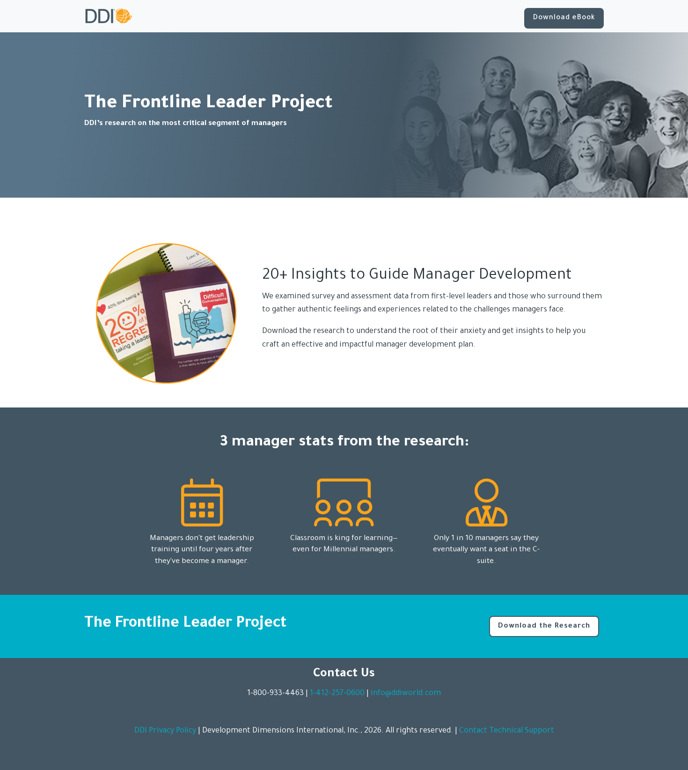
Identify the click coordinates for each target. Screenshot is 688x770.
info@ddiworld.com (406, 693)
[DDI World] (108, 16)
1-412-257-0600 (337, 693)
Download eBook (564, 18)
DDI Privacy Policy (165, 731)
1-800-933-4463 (275, 693)
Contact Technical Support (506, 731)
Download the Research (544, 626)
